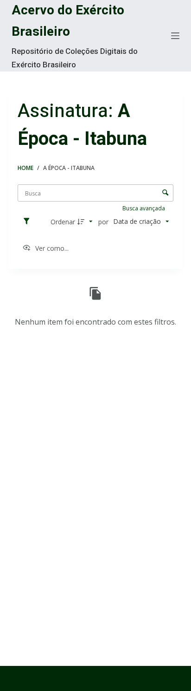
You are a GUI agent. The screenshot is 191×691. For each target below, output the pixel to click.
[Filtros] (29, 221)
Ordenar (63, 221)
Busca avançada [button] (144, 208)
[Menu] (175, 36)
